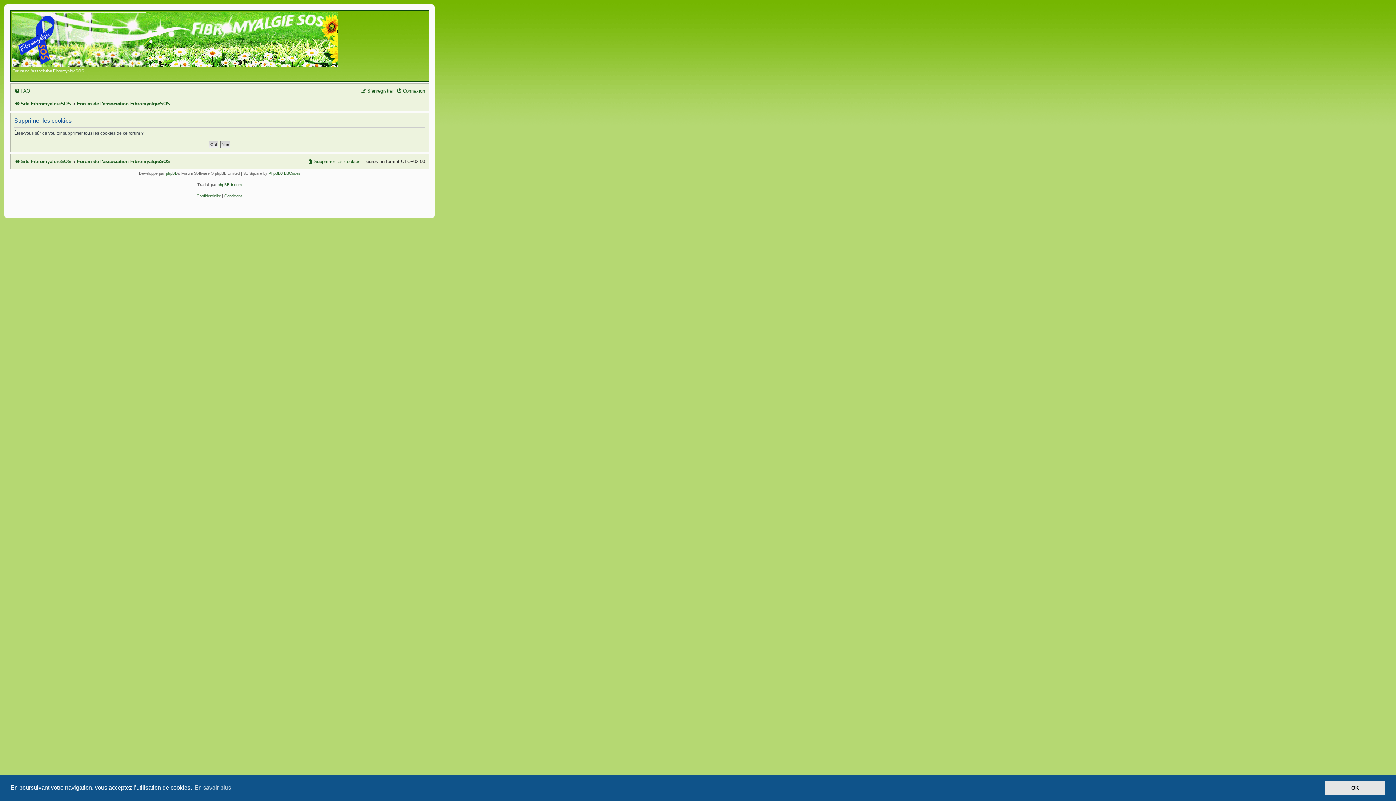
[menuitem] (22, 91)
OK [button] (1355, 788)
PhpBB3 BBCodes (285, 173)
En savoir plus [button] (212, 788)
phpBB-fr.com (230, 184)
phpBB (171, 173)
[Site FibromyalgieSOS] (186, 40)
